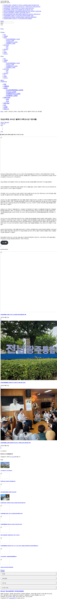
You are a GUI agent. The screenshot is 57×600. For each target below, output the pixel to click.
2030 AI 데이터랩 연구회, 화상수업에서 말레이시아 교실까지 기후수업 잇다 (21, 14)
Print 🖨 (4, 242)
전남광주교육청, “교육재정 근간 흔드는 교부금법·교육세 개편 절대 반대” (21, 5)
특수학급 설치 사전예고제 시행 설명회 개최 (8, 481)
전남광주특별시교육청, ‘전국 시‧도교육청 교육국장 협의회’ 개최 (13, 314)
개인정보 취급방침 (19, 591)
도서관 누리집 (5, 587)
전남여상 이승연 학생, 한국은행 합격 (7, 567)
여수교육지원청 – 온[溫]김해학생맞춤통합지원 (8, 556)
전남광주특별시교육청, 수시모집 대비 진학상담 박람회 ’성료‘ (18, 15)
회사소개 (3, 591)
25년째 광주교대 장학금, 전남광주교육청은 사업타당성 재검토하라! (19, 17)
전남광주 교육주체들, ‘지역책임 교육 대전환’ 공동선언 (16, 12)
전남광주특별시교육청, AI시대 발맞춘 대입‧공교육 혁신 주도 (18, 9)
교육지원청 (4, 578)
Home (2, 111)
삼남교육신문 (12, 598)
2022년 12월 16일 (5, 122)
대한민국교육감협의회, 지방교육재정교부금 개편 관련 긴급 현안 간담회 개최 (22, 11)
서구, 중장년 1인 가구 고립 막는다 (6, 470)
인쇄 (2, 131)
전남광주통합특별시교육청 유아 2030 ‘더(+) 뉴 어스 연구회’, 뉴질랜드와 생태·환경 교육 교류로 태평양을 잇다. (19, 545)
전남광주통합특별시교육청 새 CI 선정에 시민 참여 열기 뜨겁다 (13, 382)
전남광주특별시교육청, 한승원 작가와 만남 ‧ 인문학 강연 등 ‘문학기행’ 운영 (21, 6)
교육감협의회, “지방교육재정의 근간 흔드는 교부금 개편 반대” (18, 8)
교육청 (3, 573)
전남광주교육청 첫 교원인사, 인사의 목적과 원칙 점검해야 (17, 18)
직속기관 (4, 583)
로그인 (2, 25)
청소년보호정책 (10, 591)
